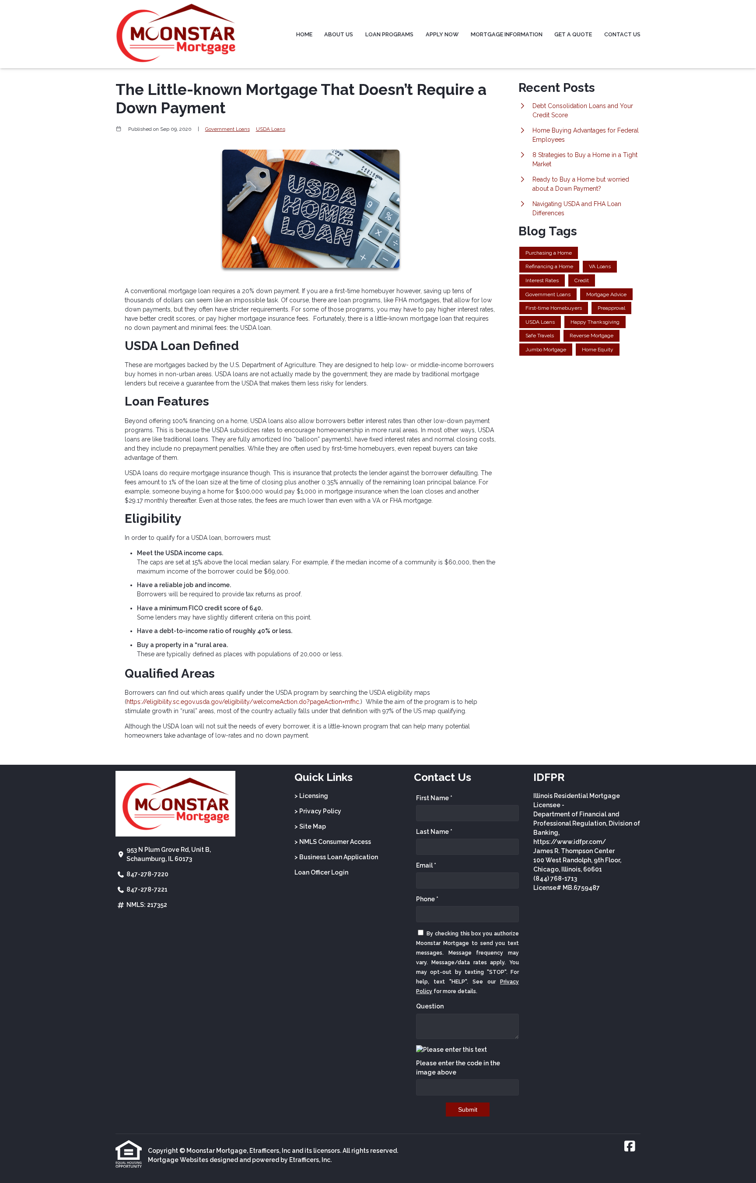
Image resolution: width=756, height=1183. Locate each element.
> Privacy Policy (317, 811)
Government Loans (227, 129)
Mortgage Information (506, 34)
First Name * (434, 798)
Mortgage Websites (178, 1159)
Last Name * (434, 831)
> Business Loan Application (336, 857)
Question (430, 1006)
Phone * (427, 899)
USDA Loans (270, 129)
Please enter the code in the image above (458, 1068)
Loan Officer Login (321, 872)
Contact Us (622, 34)
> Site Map (310, 826)
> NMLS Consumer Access (332, 841)
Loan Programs (389, 34)
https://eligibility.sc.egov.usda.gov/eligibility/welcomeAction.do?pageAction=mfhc (242, 701)
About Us (338, 34)
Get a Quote (573, 34)
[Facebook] (629, 1146)
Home (304, 34)
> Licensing (311, 795)
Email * (426, 865)
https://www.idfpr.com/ (569, 841)
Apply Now (442, 34)
